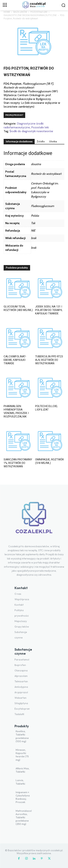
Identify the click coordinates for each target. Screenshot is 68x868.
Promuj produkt (14, 115)
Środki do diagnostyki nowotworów (31, 131)
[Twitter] (49, 859)
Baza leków (20, 11)
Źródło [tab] (41, 141)
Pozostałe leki (38, 11)
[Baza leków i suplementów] (34, 520)
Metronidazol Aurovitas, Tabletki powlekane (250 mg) (24, 817)
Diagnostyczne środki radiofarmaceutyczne (30, 15)
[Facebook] (19, 859)
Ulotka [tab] (53, 141)
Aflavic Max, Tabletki (22, 770)
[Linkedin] (34, 859)
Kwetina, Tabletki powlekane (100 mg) (22, 736)
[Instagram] (26, 859)
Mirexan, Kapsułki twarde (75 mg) (22, 755)
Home (7, 11)
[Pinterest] (42, 859)
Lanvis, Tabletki (20, 782)
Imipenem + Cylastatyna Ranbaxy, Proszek (23, 797)
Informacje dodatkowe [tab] (19, 141)
